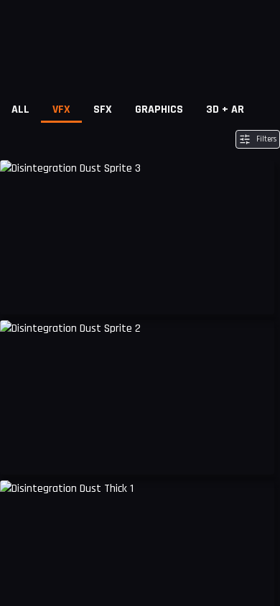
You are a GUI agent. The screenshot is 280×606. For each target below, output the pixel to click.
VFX (61, 109)
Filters (266, 139)
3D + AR (225, 109)
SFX (102, 109)
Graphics (159, 109)
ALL (20, 109)
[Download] (254, 293)
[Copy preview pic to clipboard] (20, 293)
